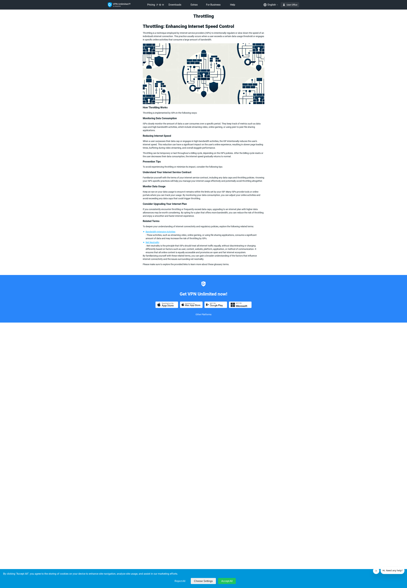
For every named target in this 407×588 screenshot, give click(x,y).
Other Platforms (203, 314)
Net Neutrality (152, 242)
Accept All (227, 581)
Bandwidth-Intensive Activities (160, 231)
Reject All (180, 581)
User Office (292, 5)
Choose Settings (203, 581)
